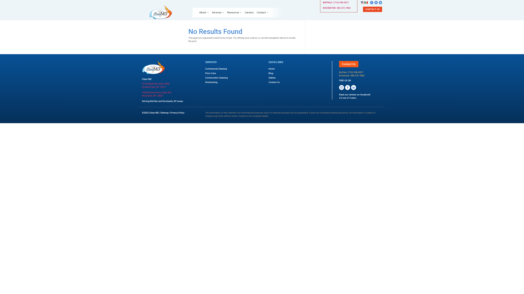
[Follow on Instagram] (376, 2)
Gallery (272, 77)
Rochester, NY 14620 (152, 95)
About (202, 13)
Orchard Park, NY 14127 (154, 87)
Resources (233, 13)
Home (272, 69)
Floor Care (210, 73)
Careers (249, 13)
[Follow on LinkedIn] (380, 2)
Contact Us (372, 9)
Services (216, 13)
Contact (261, 13)
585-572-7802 (337, 8)
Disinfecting (211, 82)
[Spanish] (366, 2)
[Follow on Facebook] (371, 2)
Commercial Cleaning (216, 69)
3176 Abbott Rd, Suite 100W (155, 83)
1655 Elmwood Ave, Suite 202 (156, 92)
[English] (362, 2)
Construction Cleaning (216, 77)
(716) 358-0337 (336, 2)
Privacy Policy (177, 112)
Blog (271, 73)
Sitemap (164, 112)
